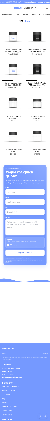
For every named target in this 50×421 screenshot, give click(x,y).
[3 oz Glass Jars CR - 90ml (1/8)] (13, 103)
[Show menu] (3, 8)
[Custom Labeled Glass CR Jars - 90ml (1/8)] (13, 69)
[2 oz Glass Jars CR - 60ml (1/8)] (37, 103)
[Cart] (46, 8)
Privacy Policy (33, 260)
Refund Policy (7, 415)
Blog (3, 399)
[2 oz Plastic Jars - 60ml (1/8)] (13, 136)
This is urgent (15, 245)
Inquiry (8, 217)
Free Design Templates (10, 386)
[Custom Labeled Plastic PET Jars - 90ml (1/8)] (37, 69)
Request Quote (24, 253)
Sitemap (5, 403)
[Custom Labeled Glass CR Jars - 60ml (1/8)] (13, 36)
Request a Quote (8, 390)
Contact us (6, 394)
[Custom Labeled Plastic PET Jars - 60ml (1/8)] (37, 36)
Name (8, 187)
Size (7, 207)
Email (7, 197)
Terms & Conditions (9, 407)
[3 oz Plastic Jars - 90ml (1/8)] (37, 136)
